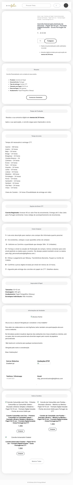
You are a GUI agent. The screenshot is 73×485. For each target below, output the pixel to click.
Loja (42, 16)
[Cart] (57, 5)
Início (38, 16)
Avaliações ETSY (43, 361)
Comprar (50, 41)
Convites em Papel (48, 16)
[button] (36, 97)
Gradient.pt (10, 363)
